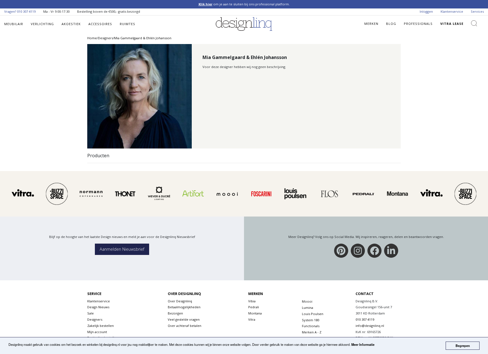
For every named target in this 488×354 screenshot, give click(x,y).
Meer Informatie (362, 344)
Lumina (307, 307)
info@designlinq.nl (370, 326)
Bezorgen (175, 313)
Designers (94, 319)
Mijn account (97, 332)
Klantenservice (452, 11)
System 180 (310, 320)
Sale (90, 313)
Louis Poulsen (312, 314)
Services (477, 11)
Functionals (310, 326)
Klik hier (205, 4)
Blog (391, 23)
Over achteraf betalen (184, 326)
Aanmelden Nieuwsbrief (122, 249)
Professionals (418, 23)
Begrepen (463, 345)
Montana (255, 313)
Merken (371, 23)
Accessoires (100, 24)
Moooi (307, 301)
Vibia (252, 301)
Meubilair (13, 24)
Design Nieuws (98, 307)
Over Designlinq (180, 301)
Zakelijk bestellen (100, 326)
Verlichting (42, 24)
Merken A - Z (311, 332)
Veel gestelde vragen (184, 319)
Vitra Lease (451, 23)
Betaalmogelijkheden (184, 307)
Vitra (251, 319)
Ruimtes (127, 24)
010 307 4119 (26, 11)
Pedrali (253, 307)
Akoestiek (71, 24)
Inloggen (426, 11)
